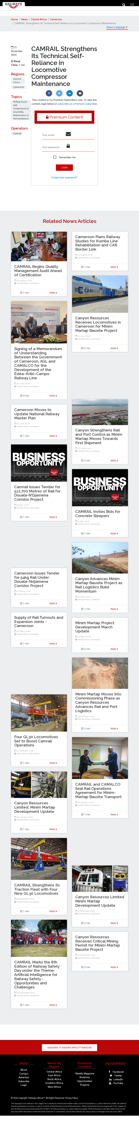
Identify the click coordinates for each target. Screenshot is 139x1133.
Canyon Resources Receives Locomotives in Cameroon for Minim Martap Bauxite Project (98, 324)
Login (24, 1085)
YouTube (118, 1083)
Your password (50, 147)
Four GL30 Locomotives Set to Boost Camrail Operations (36, 741)
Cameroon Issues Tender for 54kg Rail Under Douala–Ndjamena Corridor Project (36, 579)
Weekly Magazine (84, 1073)
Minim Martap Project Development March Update (94, 627)
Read (114, 267)
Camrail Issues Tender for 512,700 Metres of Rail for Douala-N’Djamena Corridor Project (37, 493)
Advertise (23, 1077)
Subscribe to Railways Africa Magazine (69, 1047)
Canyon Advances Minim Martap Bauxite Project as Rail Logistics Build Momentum (98, 585)
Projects (85, 1084)
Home (14, 19)
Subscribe (23, 1081)
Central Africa (39, 19)
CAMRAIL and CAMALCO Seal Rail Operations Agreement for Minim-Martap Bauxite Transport (98, 790)
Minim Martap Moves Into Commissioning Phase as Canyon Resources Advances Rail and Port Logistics (98, 702)
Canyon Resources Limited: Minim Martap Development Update (34, 807)
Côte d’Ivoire (33, 753)
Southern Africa (54, 1083)
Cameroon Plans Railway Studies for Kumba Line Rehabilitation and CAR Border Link (97, 243)
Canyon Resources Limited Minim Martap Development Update (99, 901)
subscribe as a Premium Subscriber (77, 103)
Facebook (118, 1071)
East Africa (54, 1075)
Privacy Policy (71, 1098)
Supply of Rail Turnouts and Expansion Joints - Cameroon (38, 621)
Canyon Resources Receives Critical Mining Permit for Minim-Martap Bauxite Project (97, 943)
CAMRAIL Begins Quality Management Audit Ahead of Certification (38, 270)
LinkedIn (118, 1079)
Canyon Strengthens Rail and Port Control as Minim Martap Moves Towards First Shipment (98, 436)
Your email (48, 135)
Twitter (118, 1075)
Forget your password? (64, 177)
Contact (23, 1073)
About (23, 1069)
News (24, 19)
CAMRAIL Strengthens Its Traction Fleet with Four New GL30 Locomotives (37, 889)
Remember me (67, 157)
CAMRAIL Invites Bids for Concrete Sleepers (97, 513)
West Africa (21, 753)
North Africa (54, 1079)
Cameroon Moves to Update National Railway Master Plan (36, 414)
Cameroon (56, 19)
